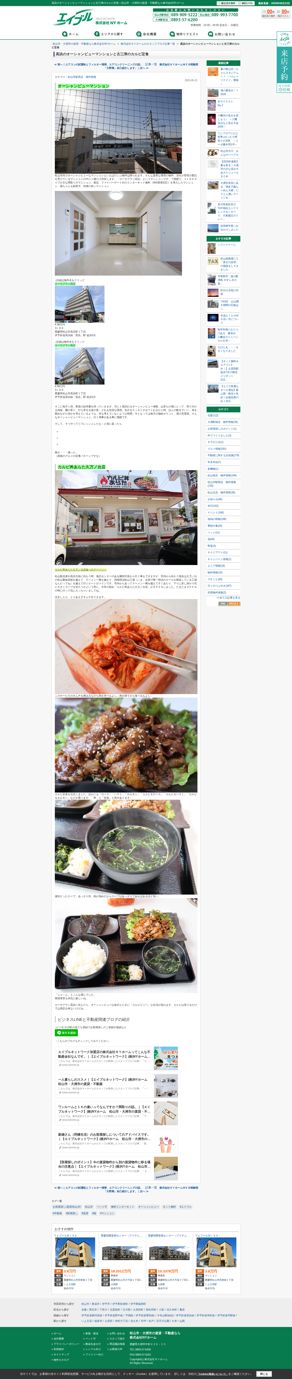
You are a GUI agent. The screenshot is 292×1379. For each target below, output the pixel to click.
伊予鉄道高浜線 (185, 1315)
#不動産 (57, 1213)
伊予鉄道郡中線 (114, 1315)
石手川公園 (162, 1320)
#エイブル (185, 1206)
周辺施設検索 (117, 1343)
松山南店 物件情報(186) (222, 475)
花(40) (211, 539)
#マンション (107, 1213)
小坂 (161, 1309)
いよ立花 (86, 1320)
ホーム (57, 1333)
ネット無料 (169, 1206)
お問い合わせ (117, 1333)
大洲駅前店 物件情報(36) (223, 421)
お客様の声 (115, 1349)
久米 (174, 1320)
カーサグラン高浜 (65, 283)
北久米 (134, 1320)
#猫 (94, 1213)
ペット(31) (214, 532)
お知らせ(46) (215, 499)
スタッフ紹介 (117, 1338)
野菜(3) (212, 545)
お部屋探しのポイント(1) (222, 428)
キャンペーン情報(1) (219, 559)
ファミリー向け (94, 1354)
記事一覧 (151, 64)
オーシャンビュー (148, 1206)
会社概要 (59, 1338)
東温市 (96, 1303)
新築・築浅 (91, 1333)
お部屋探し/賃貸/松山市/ (67, 1206)
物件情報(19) (215, 572)
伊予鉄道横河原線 (91, 1315)
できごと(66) (215, 579)
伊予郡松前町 (120, 1303)
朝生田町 (151, 1309)
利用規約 (59, 1349)
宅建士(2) (213, 415)
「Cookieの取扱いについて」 (212, 1374)
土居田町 (138, 1309)
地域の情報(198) (217, 519)
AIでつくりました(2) (219, 435)
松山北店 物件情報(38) (221, 492)
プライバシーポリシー (66, 1343)
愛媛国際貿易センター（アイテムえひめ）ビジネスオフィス (136, 1235)
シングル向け (93, 1349)
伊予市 (106, 1303)
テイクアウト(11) (217, 552)
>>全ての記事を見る (228, 597)
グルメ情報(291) (217, 448)
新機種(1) (213, 468)
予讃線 (129, 1315)
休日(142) (213, 505)
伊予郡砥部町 (138, 1303)
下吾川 (103, 1309)
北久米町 (172, 1309)
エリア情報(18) (216, 565)
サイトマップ (61, 1354)
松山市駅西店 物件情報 (82, 76)
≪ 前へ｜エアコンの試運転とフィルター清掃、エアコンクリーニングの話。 (98, 64)
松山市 (89, 1206)
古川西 (127, 1309)
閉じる (264, 1373)
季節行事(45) (215, 525)
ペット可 (102, 1206)
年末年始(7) (214, 462)
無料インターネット (122, 1206)
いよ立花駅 (70, 1284)
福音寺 (98, 1320)
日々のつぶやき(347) (219, 585)
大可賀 (128, 1280)
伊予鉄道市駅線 (226, 1315)
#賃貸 (85, 1213)
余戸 (151, 1320)
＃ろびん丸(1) (215, 442)
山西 (182, 1320)
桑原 (182, 1309)
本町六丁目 (121, 1320)
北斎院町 (115, 1309)
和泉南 (81, 1280)
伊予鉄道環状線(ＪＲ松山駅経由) (154, 1315)
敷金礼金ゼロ (93, 1343)
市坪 (143, 1320)
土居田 (108, 1320)
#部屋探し (72, 1213)
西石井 (93, 1309)
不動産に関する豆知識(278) (223, 455)
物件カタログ (61, 1359)
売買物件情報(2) (217, 592)
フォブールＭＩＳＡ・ (67, 1235)
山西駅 (114, 1284)
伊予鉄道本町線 (206, 1315)
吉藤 (84, 1309)
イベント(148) (216, 512)
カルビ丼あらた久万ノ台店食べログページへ (80, 569)
